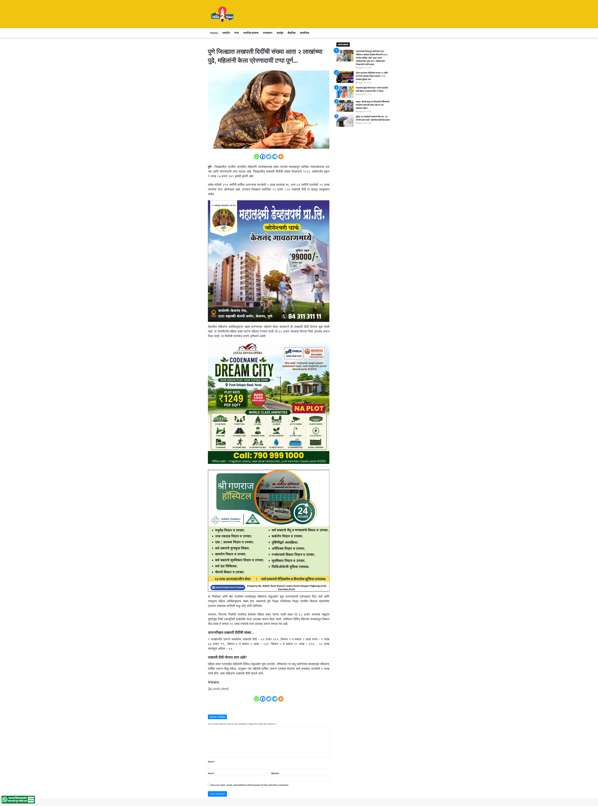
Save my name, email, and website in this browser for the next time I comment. (250, 785)
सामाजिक (304, 32)
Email (211, 773)
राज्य (236, 32)
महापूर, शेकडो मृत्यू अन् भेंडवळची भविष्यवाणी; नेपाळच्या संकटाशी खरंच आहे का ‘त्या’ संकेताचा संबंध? (373, 104)
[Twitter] (268, 156)
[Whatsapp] (256, 156)
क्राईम (280, 32)
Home (214, 32)
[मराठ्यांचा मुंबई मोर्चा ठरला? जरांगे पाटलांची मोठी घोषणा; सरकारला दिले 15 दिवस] (345, 92)
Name (211, 761)
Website (275, 773)
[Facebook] (262, 156)
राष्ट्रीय (226, 32)
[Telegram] (275, 156)
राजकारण (267, 32)
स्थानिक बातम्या (251, 32)
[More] (281, 156)
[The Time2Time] (223, 14)
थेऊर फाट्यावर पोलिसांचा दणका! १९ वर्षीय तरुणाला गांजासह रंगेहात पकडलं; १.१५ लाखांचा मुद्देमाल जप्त (372, 76)
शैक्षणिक (292, 32)
